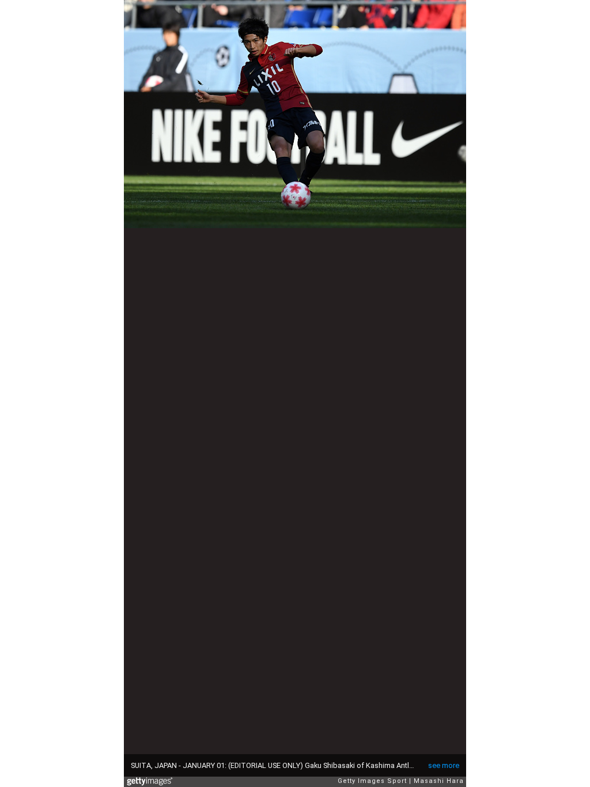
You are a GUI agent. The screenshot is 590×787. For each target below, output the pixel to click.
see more (443, 765)
